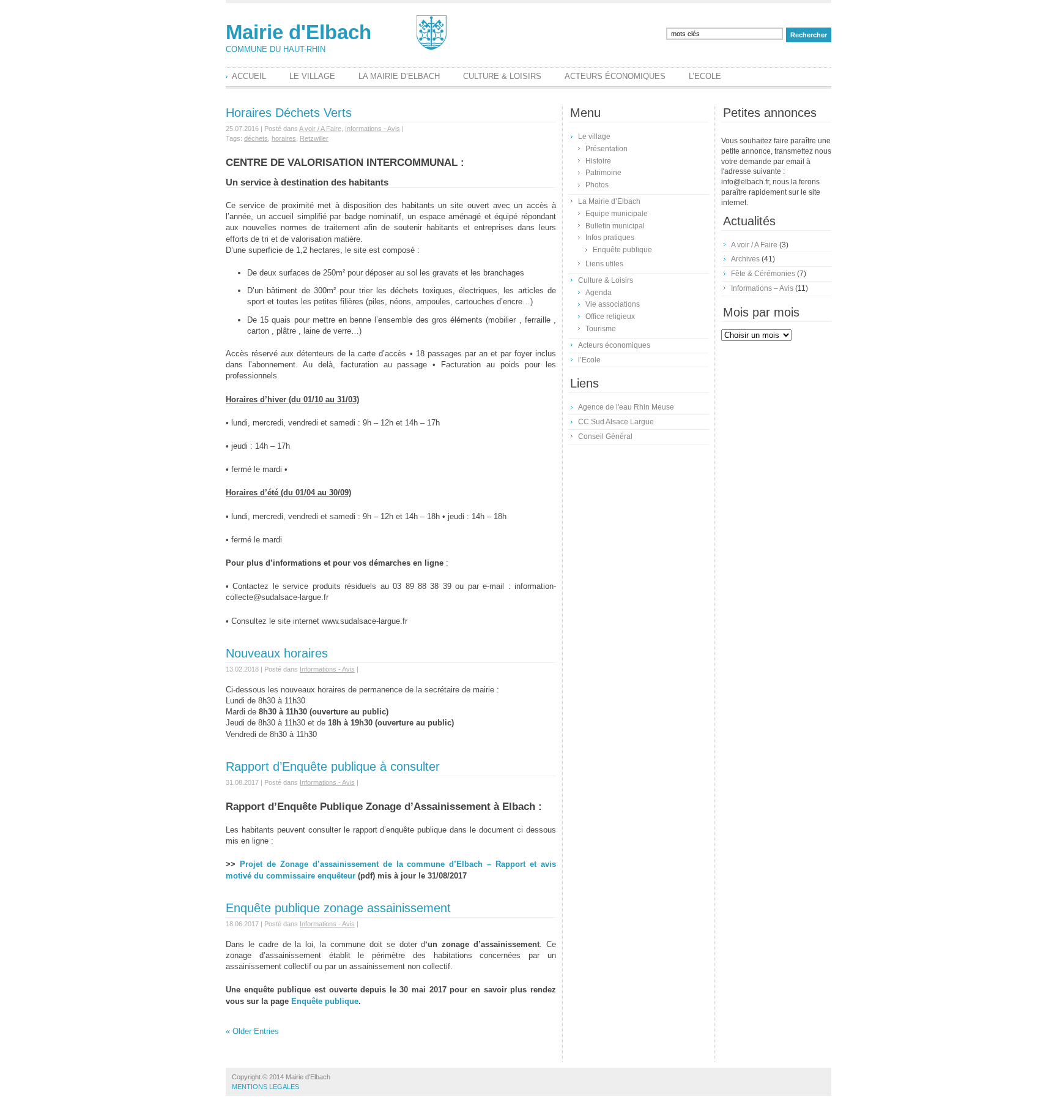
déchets (256, 138)
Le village (312, 76)
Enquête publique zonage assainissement (338, 908)
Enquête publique (324, 1001)
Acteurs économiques (615, 76)
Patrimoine (603, 172)
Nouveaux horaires (277, 653)
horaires (284, 138)
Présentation (606, 148)
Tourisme (600, 328)
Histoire (598, 161)
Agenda (598, 292)
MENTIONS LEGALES (265, 1086)
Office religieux (610, 316)
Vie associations (612, 304)
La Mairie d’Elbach (399, 76)
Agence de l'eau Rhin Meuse (626, 407)
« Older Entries (252, 1031)
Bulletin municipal (615, 226)
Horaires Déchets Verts (289, 112)
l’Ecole (705, 76)
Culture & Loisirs (502, 76)
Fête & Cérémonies (763, 273)
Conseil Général (605, 436)
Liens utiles (604, 264)
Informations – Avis (762, 288)
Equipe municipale (616, 213)
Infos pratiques (609, 237)
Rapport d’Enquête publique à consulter (333, 766)
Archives (745, 259)
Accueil (249, 76)
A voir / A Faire (320, 128)
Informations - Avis (372, 128)
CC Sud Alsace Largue (616, 422)
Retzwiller (314, 138)
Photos (597, 185)
